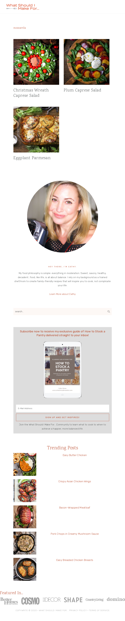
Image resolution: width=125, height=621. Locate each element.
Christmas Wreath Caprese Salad (31, 93)
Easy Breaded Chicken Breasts (74, 560)
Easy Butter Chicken (75, 455)
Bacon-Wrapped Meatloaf (74, 507)
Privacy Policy (78, 610)
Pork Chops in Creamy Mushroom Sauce (75, 533)
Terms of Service (99, 610)
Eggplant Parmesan (32, 158)
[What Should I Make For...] (22, 8)
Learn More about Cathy (62, 294)
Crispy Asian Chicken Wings (74, 481)
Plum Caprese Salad (82, 90)
